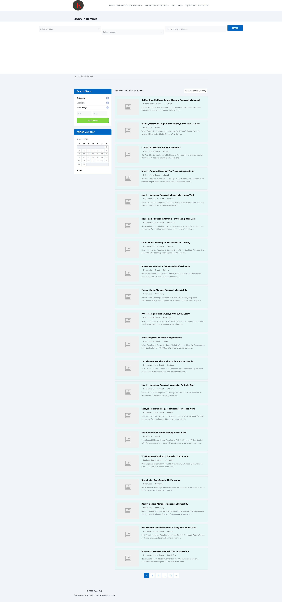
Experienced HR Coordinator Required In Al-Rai (163, 432)
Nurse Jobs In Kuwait (151, 270)
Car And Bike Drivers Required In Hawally (161, 147)
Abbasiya (170, 389)
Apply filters (92, 120)
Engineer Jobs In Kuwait (152, 460)
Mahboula (171, 222)
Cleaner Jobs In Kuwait (152, 104)
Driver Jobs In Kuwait (151, 151)
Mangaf (170, 531)
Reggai (170, 412)
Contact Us (203, 5)
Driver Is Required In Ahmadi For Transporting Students (167, 171)
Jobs (173, 5)
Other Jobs (147, 127)
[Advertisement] (141, 58)
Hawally (166, 151)
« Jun (79, 170)
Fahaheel (168, 104)
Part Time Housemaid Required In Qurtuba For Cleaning (167, 361)
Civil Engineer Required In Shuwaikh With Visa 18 (164, 456)
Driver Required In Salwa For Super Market (161, 337)
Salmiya (170, 199)
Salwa (165, 341)
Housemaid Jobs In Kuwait (153, 199)
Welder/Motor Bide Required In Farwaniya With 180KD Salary (170, 124)
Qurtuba (170, 365)
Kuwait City (159, 294)
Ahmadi (166, 175)
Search (235, 28)
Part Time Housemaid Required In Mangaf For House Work (169, 527)
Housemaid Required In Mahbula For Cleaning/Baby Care (168, 219)
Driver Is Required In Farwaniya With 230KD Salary (165, 314)
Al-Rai (157, 436)
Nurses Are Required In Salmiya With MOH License (165, 266)
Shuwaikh (169, 460)
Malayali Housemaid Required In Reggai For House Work (168, 409)
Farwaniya (159, 127)
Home (112, 5)
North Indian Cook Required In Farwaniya (160, 480)
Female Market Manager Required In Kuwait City (164, 290)
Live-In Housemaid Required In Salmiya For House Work (167, 195)
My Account (191, 5)
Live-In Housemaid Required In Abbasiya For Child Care (167, 385)
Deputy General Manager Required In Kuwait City (164, 504)
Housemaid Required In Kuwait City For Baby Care (165, 551)
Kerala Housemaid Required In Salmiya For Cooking (165, 242)
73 (170, 575)
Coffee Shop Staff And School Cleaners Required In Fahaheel (170, 100)
